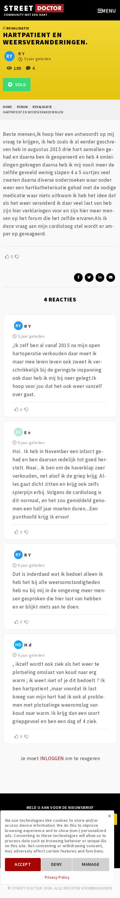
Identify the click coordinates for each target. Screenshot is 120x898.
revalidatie (42, 107)
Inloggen (52, 758)
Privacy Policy (57, 877)
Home (7, 107)
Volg (19, 84)
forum (22, 107)
